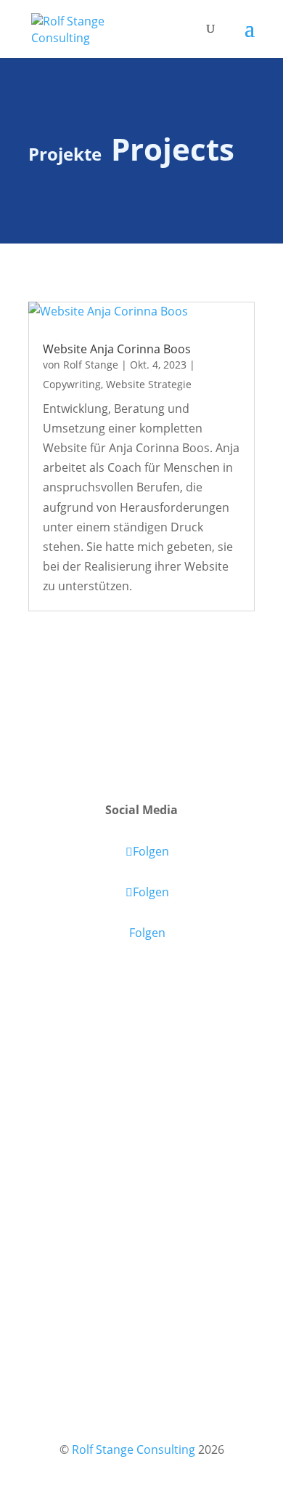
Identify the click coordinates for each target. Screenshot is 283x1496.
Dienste (61, 1108)
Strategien (180, 1127)
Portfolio (64, 1133)
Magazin (62, 1083)
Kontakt (61, 1182)
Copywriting (72, 384)
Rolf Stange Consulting (133, 1449)
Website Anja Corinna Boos (117, 349)
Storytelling (133, 1127)
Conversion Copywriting (170, 1093)
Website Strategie (149, 384)
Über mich (68, 1157)
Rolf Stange (90, 364)
